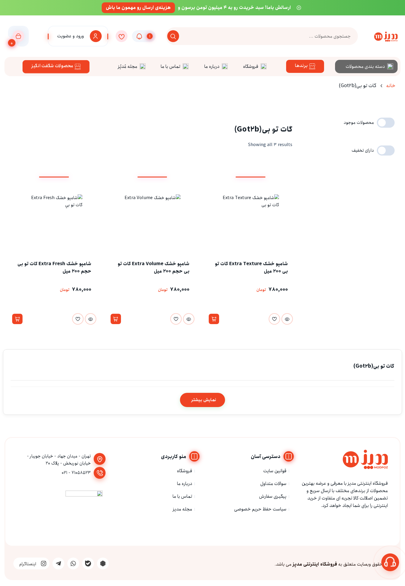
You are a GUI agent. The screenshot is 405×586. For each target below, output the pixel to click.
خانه (391, 86)
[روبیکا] (103, 563)
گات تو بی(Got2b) (373, 366)
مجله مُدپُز (127, 66)
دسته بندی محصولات (365, 66)
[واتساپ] (73, 563)
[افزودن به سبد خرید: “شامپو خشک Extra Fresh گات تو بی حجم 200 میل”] (17, 319)
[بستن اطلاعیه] (298, 7)
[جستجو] (173, 36)
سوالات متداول (273, 483)
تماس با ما (170, 66)
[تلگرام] (58, 563)
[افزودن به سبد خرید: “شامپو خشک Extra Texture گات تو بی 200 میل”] (214, 319)
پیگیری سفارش (272, 496)
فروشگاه (250, 66)
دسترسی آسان (265, 457)
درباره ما (211, 66)
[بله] (88, 563)
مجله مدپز (182, 509)
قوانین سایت (274, 471)
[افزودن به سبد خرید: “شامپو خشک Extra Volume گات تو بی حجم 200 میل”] (116, 319)
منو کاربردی (173, 457)
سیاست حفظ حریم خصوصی (260, 509)
